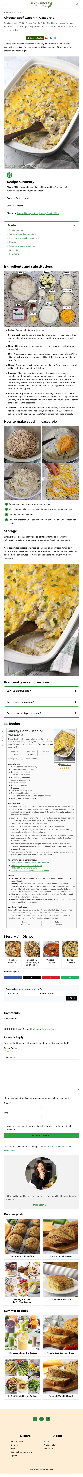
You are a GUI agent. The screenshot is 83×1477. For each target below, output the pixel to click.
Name (7, 1103)
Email (7, 1113)
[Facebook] (35, 1419)
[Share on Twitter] (55, 38)
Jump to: (12, 225)
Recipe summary (17, 230)
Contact (14, 1445)
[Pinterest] (41, 1419)
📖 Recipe (13, 250)
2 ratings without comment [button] (43, 1029)
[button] (46, 38)
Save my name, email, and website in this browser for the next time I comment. (39, 1128)
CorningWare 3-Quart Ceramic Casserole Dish (30, 863)
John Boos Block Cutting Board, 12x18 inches (30, 870)
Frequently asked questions (22, 246)
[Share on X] (32, 977)
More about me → (41, 1205)
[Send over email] (70, 977)
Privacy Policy (49, 1445)
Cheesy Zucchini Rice (49, 213)
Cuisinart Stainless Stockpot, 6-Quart (26, 865)
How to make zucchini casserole (24, 238)
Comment (9, 1057)
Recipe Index (17, 1441)
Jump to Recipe (36, 38)
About (46, 1441)
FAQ (13, 1448)
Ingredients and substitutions (22, 234)
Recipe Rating (10, 1048)
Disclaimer (48, 1448)
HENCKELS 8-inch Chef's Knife (24, 868)
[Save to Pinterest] (51, 977)
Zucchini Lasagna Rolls (27, 213)
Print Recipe (66, 764)
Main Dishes (17, 12)
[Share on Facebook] (51, 38)
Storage (12, 242)
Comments (14, 254)
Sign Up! (15, 1452)
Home (7, 12)
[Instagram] (48, 1419)
